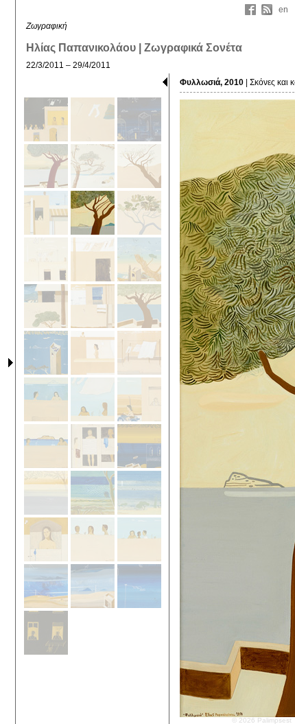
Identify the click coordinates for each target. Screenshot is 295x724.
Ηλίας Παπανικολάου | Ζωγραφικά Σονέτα (134, 48)
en (283, 9)
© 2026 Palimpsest (262, 720)
